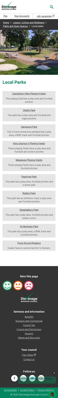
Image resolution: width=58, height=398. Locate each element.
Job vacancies (46, 16)
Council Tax (29, 325)
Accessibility (10, 390)
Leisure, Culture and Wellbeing (28, 22)
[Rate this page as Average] (18, 285)
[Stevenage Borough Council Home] (29, 297)
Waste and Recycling (29, 337)
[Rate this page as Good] (7, 285)
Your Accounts (21, 16)
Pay (5, 16)
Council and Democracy (29, 329)
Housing (29, 333)
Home (6, 22)
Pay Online (29, 355)
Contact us (29, 359)
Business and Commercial (29, 321)
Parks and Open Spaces (15, 26)
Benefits (29, 316)
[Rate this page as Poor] (28, 285)
